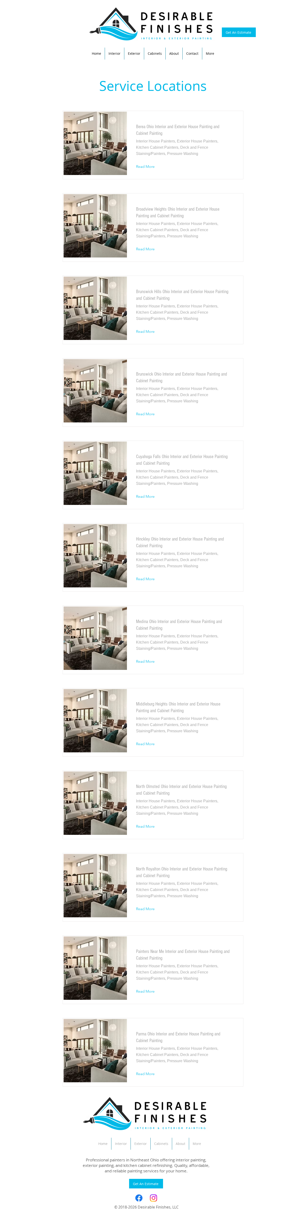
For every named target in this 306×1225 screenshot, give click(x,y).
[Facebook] (139, 1198)
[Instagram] (153, 1198)
